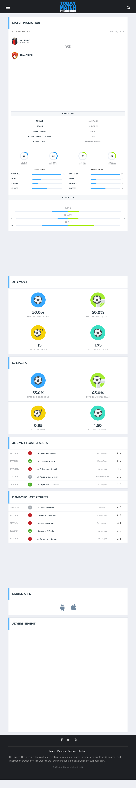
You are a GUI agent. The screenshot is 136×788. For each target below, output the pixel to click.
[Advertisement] (68, 83)
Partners (61, 750)
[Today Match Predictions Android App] (62, 609)
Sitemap (72, 750)
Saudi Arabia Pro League (21, 32)
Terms (52, 750)
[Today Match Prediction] (68, 6)
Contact (82, 750)
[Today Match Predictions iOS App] (73, 609)
